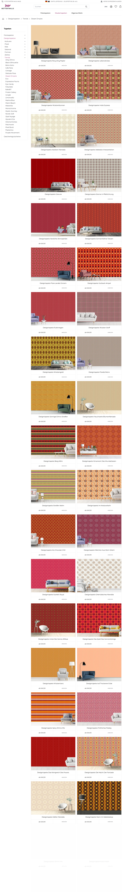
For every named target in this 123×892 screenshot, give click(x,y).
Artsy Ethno (10, 60)
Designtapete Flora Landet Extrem (53, 283)
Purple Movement (12, 133)
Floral (7, 44)
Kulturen (8, 41)
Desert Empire (36, 19)
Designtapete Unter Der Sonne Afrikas (53, 639)
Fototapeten (45, 13)
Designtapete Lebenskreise (99, 61)
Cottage (8, 71)
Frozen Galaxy (10, 92)
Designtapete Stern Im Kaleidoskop (99, 817)
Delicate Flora (10, 73)
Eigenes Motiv (77, 13)
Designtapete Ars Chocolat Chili (53, 550)
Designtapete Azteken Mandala (53, 150)
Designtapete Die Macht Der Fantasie (99, 772)
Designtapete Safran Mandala (53, 817)
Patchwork (9, 125)
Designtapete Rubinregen (53, 328)
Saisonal (8, 49)
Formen (8, 52)
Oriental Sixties (11, 122)
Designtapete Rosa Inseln (99, 861)
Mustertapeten (61, 13)
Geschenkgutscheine (12, 136)
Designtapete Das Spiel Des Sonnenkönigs (99, 639)
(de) (106, 6)
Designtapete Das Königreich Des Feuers (53, 772)
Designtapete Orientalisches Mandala (99, 595)
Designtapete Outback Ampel (99, 283)
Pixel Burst (9, 127)
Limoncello (9, 98)
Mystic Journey (11, 111)
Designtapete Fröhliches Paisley (99, 728)
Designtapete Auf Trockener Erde (99, 683)
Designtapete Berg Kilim (53, 461)
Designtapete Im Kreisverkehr (99, 505)
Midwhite (9, 106)
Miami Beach (10, 103)
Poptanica (9, 130)
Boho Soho (9, 65)
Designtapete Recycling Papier (53, 61)
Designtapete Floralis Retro (99, 372)
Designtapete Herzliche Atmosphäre (53, 239)
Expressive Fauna (12, 81)
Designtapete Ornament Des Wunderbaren (99, 461)
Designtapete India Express (99, 105)
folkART (8, 89)
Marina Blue (10, 100)
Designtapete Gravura (53, 194)
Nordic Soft (9, 114)
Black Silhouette (11, 62)
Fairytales (9, 87)
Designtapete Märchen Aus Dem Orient (99, 550)
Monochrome (10, 108)
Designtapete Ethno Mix (53, 861)
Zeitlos (7, 55)
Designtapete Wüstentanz (53, 683)
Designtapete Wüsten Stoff (99, 328)
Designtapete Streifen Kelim (53, 505)
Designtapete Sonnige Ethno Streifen (53, 417)
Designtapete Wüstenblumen (53, 105)
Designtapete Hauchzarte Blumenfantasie (99, 417)
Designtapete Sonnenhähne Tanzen (99, 239)
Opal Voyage (10, 116)
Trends (25, 19)
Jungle (8, 95)
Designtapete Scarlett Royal (53, 595)
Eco (6, 79)
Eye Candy (9, 84)
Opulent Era (10, 119)
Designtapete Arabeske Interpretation (99, 150)
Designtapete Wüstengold (53, 372)
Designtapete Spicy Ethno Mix (53, 728)
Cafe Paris (9, 68)
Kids (6, 47)
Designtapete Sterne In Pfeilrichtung (99, 194)
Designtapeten (14, 19)
